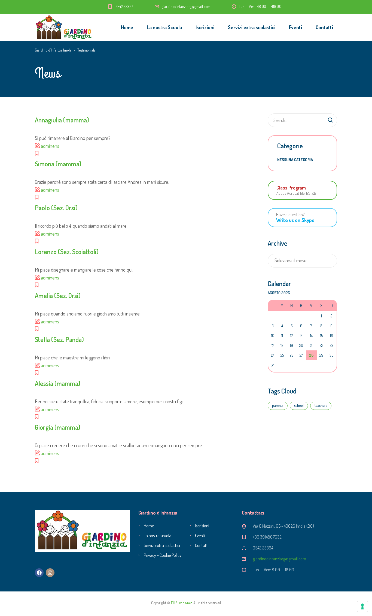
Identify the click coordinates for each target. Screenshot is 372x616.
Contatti (324, 27)
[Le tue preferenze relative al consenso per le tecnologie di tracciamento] (362, 606)
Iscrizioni (205, 27)
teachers (321, 405)
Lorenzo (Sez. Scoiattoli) (67, 251)
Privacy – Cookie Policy (162, 555)
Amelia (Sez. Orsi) (58, 295)
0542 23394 (124, 6)
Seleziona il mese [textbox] (291, 260)
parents (277, 405)
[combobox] (302, 261)
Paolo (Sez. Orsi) (56, 207)
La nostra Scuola (164, 27)
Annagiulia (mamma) (62, 120)
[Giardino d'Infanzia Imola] (64, 27)
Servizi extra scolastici (251, 27)
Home (127, 27)
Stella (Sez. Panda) (59, 339)
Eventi (295, 27)
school (299, 405)
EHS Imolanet (181, 602)
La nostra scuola (157, 535)
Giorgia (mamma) (57, 427)
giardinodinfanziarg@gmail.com (186, 6)
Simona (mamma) (58, 164)
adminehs (50, 146)
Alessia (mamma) (57, 383)
